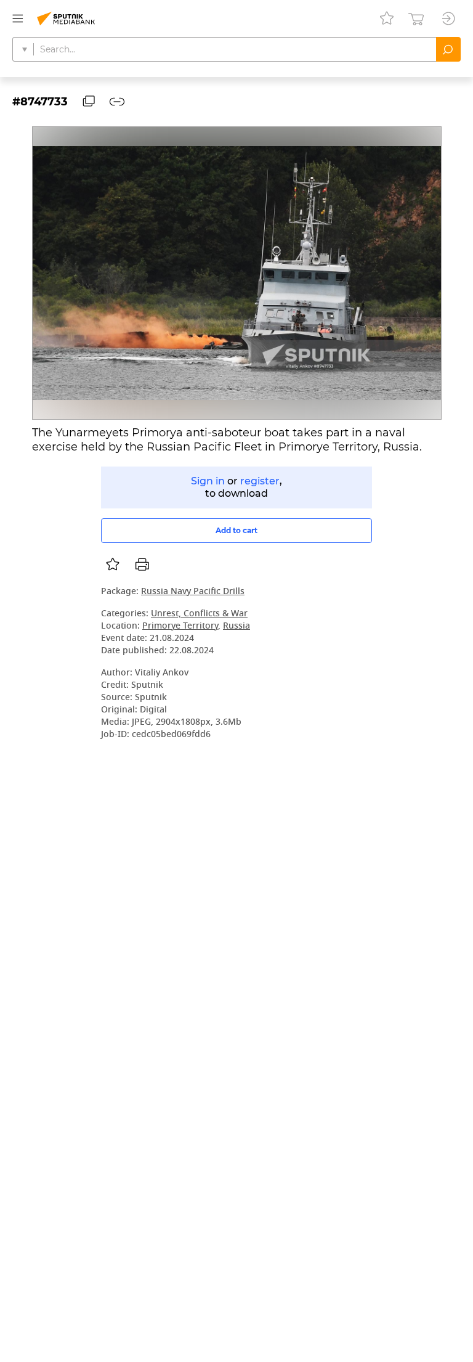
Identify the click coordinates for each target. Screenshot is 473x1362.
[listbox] (112, 564)
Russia (236, 626)
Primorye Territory (180, 626)
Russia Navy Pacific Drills (193, 592)
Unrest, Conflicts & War (199, 614)
